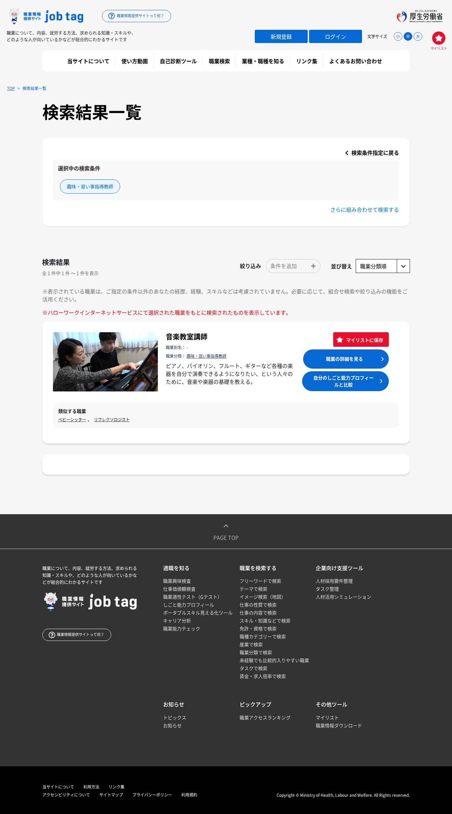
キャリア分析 (177, 620)
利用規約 (189, 795)
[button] (293, 266)
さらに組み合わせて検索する (364, 209)
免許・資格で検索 (258, 628)
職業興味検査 (177, 580)
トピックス (174, 717)
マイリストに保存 (364, 340)
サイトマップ (111, 795)
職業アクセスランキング (265, 717)
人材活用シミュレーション (343, 596)
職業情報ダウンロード (339, 725)
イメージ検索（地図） (263, 596)
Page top (226, 537)
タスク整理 (327, 588)
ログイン (335, 36)
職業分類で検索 (256, 652)
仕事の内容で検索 (258, 612)
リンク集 (307, 61)
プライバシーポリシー (152, 795)
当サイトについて (89, 61)
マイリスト (327, 717)
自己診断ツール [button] (179, 61)
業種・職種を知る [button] (264, 61)
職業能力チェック (181, 628)
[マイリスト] (438, 38)
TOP (11, 88)
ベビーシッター (72, 420)
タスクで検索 (253, 668)
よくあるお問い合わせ (356, 61)
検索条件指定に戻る (374, 153)
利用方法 (91, 787)
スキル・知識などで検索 (265, 620)
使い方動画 (135, 61)
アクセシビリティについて (66, 795)
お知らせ (172, 725)
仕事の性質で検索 (258, 604)
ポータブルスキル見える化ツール (198, 612)
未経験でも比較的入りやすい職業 (274, 660)
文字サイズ (377, 36)
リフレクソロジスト (112, 420)
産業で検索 (251, 644)
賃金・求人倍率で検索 (263, 676)
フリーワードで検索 (260, 580)
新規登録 (281, 36)
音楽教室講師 (186, 336)
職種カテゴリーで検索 (263, 636)
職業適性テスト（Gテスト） (192, 596)
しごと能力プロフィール (188, 604)
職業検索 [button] (220, 61)
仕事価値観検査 (179, 588)
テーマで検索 (253, 588)
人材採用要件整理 (334, 580)
